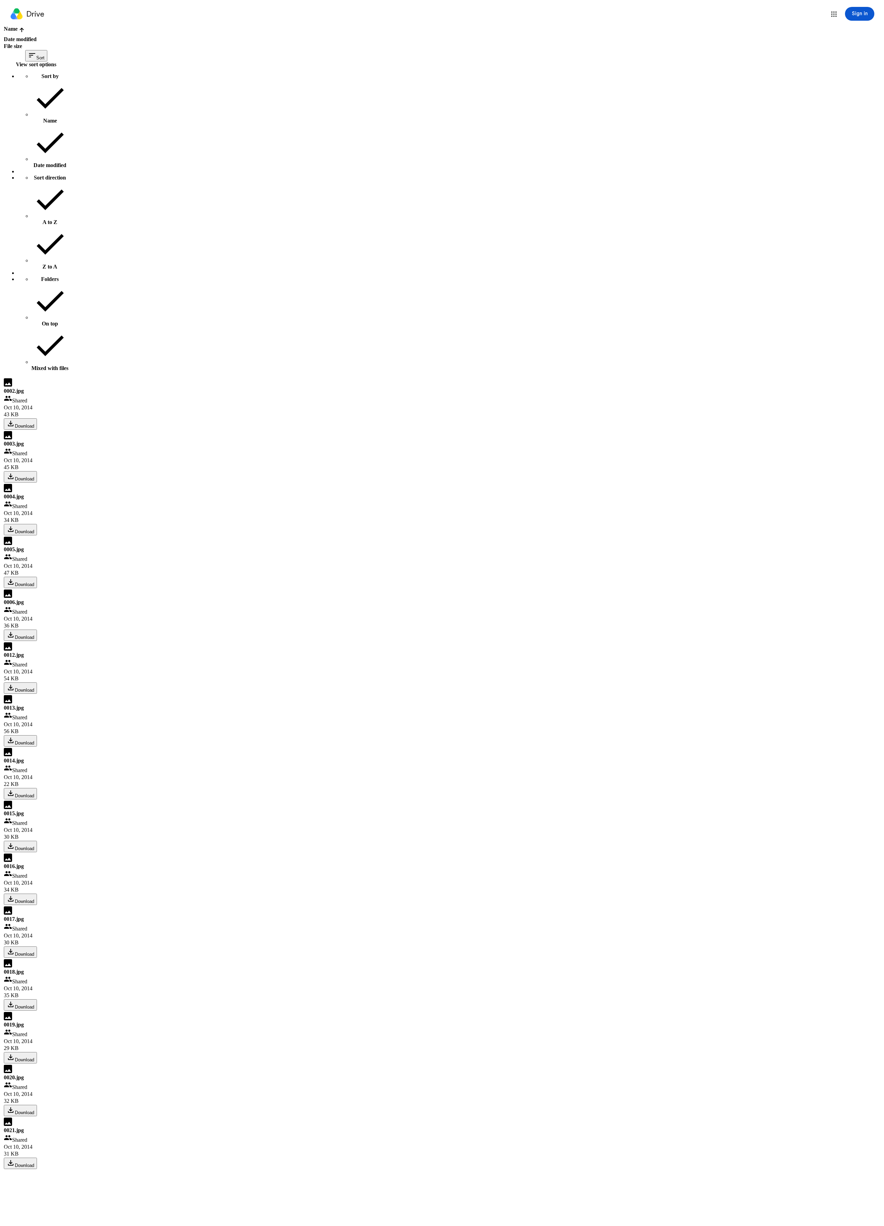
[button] (834, 14)
